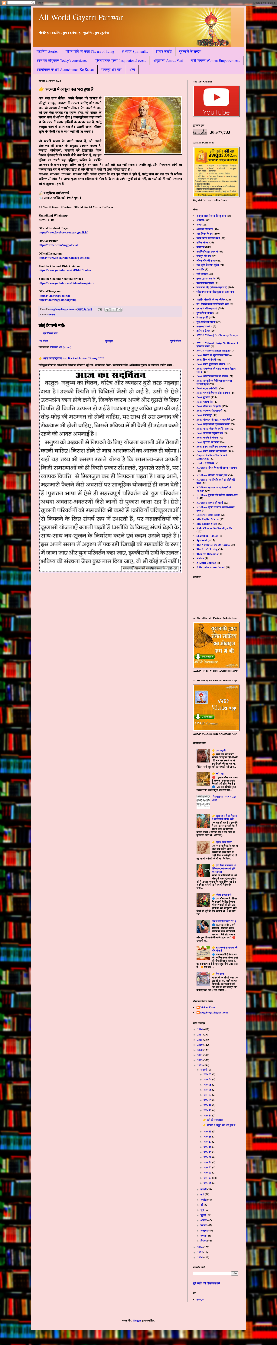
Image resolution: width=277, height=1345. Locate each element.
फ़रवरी (203, 1189)
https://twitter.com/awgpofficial (58, 245)
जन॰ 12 (208, 1110)
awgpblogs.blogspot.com (214, 1012)
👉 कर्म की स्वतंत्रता (213, 1120)
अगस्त (203, 1220)
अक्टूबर (204, 1230)
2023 (200, 1065)
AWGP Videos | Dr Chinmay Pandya (217, 335)
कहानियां (200, 247)
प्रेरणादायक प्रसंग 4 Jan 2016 (224, 798)
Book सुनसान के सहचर (208, 442)
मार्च (202, 1194)
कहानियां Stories (47, 51)
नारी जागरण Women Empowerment (215, 60)
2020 (200, 1050)
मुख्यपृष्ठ (109, 341)
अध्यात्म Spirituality (135, 51)
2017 (200, 1034)
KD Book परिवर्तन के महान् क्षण (212, 475)
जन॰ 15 (208, 1131)
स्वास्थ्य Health (204, 326)
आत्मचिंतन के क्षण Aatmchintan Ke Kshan (65, 69)
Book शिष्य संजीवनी (206, 359)
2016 (200, 1029)
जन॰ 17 (208, 1142)
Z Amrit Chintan (206, 563)
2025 (200, 1252)
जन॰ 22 (208, 1167)
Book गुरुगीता (203, 397)
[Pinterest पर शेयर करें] (120, 310)
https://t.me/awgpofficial (55, 295)
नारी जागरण (202, 274)
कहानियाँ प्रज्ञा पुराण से (207, 251)
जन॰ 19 (208, 1152)
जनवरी (204, 1070)
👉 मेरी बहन (218, 974)
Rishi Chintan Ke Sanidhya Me (214, 528)
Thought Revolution (208, 554)
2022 (200, 1060)
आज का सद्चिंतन (205, 229)
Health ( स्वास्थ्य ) (206, 463)
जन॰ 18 (208, 1147)
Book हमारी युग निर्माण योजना (211, 364)
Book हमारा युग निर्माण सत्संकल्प (212, 446)
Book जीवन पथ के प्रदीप (209, 406)
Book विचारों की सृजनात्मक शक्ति (213, 355)
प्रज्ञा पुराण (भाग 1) (206, 278)
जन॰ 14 (208, 1115)
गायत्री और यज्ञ (111, 69)
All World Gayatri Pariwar (81, 17)
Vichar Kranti (208, 1007)
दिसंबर (203, 1241)
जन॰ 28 (208, 1183)
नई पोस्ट (44, 341)
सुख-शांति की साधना (206, 322)
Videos (200, 558)
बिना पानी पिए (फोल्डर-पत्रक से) (212, 287)
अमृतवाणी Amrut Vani (168, 60)
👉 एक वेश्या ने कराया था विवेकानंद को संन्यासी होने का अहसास (224, 868)
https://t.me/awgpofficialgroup (58, 299)
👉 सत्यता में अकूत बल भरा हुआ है (219, 1125)
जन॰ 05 (208, 1085)
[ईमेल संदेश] (99, 309)
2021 (200, 1055)
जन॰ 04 (208, 1079)
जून (202, 1210)
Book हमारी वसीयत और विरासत (212, 451)
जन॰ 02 (208, 1074)
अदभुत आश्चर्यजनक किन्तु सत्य (211, 216)
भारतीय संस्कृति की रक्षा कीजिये (211, 299)
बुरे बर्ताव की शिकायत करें (206, 1283)
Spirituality (203, 540)
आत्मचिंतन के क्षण (205, 234)
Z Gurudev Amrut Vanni (211, 567)
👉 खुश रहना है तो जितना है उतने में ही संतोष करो (224, 817)
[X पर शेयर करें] (113, 310)
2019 (200, 1045)
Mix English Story (207, 524)
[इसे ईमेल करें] (106, 310)
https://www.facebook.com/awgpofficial (63, 232)
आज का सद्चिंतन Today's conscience (62, 60)
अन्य (132, 69)
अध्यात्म (51, 314)
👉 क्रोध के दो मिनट (222, 842)
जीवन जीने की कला (206, 260)
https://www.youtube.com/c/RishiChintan (65, 270)
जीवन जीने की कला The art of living (90, 51)
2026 (200, 1257)
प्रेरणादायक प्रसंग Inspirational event (120, 60)
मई (202, 1205)
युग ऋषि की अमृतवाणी (207, 308)
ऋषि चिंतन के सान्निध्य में (208, 238)
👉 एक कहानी (219, 750)
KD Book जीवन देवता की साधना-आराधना (217, 468)
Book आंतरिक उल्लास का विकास (212, 376)
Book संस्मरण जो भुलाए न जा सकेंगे (213, 420)
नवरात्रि (200, 269)
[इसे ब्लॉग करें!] (110, 310)
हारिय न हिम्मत (203, 331)
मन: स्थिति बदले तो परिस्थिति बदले (213, 304)
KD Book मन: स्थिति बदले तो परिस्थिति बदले (216, 481)
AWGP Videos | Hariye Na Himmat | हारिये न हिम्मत (217, 344)
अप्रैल (203, 1200)
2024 (200, 1247)
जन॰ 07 (208, 1095)
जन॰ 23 (208, 1172)
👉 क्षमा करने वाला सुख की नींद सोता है (224, 949)
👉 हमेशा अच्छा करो (221, 895)
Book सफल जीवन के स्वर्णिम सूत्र (213, 429)
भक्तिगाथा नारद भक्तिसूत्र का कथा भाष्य (215, 292)
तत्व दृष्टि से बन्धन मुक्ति (208, 265)
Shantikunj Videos (207, 536)
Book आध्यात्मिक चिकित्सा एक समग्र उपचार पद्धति (214, 382)
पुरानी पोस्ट (175, 341)
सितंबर (203, 1225)
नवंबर (203, 1235)
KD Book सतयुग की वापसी (210, 503)
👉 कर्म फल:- (218, 773)
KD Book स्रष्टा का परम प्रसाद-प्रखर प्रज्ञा (215, 508)
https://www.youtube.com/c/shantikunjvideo (66, 283)
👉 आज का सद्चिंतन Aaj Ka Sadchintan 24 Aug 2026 (71, 358)
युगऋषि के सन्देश (190, 51)
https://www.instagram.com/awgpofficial (64, 257)
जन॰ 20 (208, 1157)
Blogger (137, 1320)
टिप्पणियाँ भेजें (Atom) (60, 347)
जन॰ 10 (208, 1105)
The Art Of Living (207, 549)
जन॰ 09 (208, 1100)
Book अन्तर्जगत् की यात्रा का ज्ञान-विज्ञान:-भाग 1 (217, 370)
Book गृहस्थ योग (205, 402)
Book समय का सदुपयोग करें (210, 433)
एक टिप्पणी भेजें (50, 333)
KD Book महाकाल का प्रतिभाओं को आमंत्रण (214, 489)
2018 (200, 1040)
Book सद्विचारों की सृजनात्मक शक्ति (213, 424)
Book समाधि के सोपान (207, 437)
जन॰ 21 (208, 1162)
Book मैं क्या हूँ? (204, 415)
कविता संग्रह (203, 242)
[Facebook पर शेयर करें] (117, 310)
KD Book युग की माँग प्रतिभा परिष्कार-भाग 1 (217, 496)
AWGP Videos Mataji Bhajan (213, 350)
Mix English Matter (208, 519)
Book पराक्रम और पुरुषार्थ (209, 410)
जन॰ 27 (208, 1178)
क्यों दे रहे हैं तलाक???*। (224, 921)
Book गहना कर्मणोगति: (207, 388)
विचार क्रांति (164, 51)
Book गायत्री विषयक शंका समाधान (213, 393)
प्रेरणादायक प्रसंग (205, 283)
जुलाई (203, 1215)
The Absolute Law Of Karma (213, 545)
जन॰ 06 (208, 1090)
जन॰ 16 (208, 1136)
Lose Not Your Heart (208, 515)
